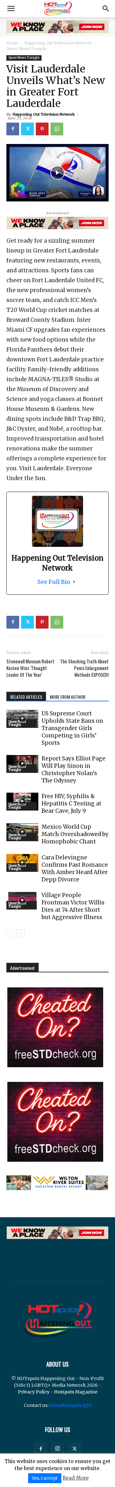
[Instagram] (57, 1448)
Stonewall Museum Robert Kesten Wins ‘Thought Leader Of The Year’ (30, 668)
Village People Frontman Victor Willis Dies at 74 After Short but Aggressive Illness (73, 906)
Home (12, 43)
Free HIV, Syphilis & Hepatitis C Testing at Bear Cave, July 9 (71, 803)
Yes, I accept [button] (44, 1478)
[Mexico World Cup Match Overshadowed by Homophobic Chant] (22, 832)
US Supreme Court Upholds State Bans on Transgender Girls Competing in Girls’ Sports (72, 728)
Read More (76, 1478)
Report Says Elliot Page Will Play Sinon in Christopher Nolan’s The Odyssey (73, 769)
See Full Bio (53, 581)
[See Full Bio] (74, 582)
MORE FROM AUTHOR (67, 696)
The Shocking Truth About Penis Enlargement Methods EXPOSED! (84, 668)
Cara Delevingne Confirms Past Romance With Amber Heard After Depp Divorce (75, 868)
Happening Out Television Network (58, 43)
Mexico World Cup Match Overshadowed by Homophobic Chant (75, 834)
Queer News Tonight (26, 48)
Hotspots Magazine (75, 1392)
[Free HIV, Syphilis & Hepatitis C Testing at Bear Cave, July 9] (22, 802)
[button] (11, 8)
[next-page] (21, 933)
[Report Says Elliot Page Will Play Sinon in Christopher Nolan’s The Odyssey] (22, 764)
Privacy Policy (34, 1392)
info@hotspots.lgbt (70, 1405)
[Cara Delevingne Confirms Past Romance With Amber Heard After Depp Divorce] (22, 863)
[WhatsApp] (56, 129)
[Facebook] (12, 129)
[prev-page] (10, 933)
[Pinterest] (42, 129)
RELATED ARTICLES (26, 696)
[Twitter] (27, 129)
